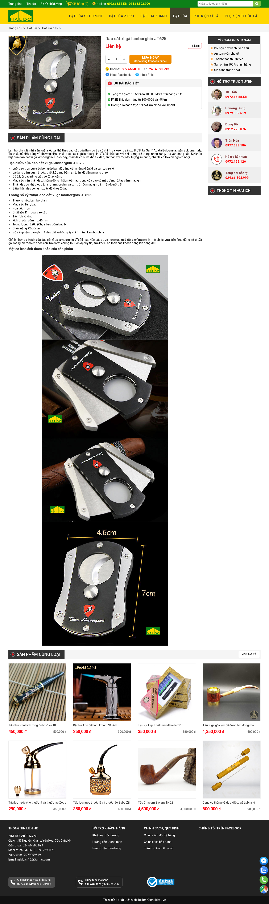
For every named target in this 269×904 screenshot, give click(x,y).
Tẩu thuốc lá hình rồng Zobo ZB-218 (32, 725)
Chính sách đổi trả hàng (159, 835)
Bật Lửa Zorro (153, 16)
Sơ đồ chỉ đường (51, 3)
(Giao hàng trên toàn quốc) (150, 59)
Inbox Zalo (147, 74)
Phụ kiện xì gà (206, 16)
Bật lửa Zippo (121, 16)
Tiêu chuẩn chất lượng (158, 848)
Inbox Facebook (120, 74)
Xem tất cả (249, 654)
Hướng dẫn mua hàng (106, 848)
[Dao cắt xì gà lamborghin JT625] (54, 82)
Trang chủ (15, 28)
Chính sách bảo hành (157, 841)
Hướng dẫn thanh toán (107, 841)
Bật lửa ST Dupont (86, 16)
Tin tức (31, 3)
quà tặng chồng (132, 239)
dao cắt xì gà (28, 157)
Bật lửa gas (50, 28)
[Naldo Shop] (20, 16)
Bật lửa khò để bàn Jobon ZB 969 (95, 725)
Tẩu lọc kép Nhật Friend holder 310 (160, 725)
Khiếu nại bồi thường (105, 835)
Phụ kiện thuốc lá (241, 16)
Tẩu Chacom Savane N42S (155, 802)
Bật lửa (180, 16)
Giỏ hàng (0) (80, 3)
